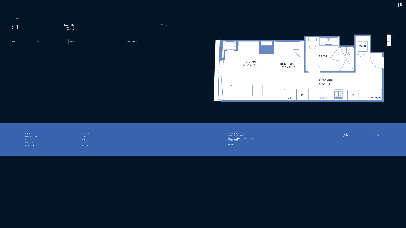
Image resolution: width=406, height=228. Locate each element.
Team (84, 136)
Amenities (29, 142)
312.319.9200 (233, 140)
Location (29, 145)
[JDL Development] (352, 135)
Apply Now (86, 145)
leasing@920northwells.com (242, 138)
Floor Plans (252, 5)
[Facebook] (232, 144)
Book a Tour (235, 5)
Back (17, 19)
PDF (163, 25)
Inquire (278, 5)
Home (27, 133)
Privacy (85, 142)
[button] (3, 5)
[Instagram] (229, 144)
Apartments (30, 139)
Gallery (266, 5)
